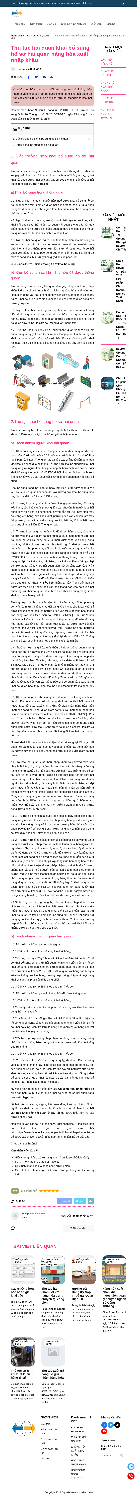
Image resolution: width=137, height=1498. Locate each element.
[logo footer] (24, 1429)
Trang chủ (19, 23)
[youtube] (91, 1215)
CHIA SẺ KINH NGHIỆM (109, 73)
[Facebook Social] (104, 1425)
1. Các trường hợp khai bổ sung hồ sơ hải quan (41, 138)
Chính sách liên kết (49, 1450)
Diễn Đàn (96, 23)
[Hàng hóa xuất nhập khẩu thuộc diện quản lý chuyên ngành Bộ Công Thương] (114, 1269)
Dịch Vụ (51, 23)
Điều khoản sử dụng (49, 1431)
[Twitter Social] (111, 1425)
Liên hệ (111, 23)
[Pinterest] (84, 1215)
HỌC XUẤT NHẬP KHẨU (108, 100)
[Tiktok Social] (117, 1425)
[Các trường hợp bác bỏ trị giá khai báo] (23, 1269)
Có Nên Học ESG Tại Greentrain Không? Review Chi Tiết (122, 238)
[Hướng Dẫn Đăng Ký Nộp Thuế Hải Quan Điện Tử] (84, 1269)
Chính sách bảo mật (49, 1441)
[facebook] (74, 1215)
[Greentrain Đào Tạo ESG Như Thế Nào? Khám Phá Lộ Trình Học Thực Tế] (107, 317)
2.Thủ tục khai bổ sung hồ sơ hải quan (35, 144)
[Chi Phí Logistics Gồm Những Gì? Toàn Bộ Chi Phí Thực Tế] (107, 383)
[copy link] (51, 77)
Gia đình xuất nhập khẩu (74, 1088)
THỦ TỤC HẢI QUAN (21, 1260)
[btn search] (122, 4)
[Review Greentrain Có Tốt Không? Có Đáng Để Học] (107, 354)
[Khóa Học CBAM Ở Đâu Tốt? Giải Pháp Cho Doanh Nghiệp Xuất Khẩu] (107, 265)
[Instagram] (88, 1215)
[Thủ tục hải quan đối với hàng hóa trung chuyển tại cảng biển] (53, 1269)
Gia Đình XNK (33, 69)
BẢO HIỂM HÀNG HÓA (107, 61)
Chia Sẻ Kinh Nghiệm (73, 23)
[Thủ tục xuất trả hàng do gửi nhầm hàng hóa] (53, 1352)
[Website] (77, 1215)
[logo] (17, 18)
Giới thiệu (36, 23)
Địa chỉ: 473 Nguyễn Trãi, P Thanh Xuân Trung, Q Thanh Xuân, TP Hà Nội (46, 3)
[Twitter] (81, 1215)
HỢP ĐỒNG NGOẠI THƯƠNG (108, 113)
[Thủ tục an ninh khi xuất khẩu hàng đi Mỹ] (23, 1352)
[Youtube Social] (104, 1431)
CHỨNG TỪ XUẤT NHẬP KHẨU (108, 86)
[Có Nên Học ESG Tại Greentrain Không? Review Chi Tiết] (107, 232)
